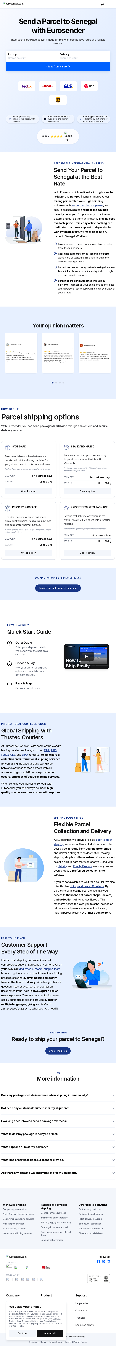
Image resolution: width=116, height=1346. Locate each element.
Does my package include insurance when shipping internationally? (45, 1095)
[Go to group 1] (52, 382)
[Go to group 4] (63, 382)
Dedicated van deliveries (91, 1214)
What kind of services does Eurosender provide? (32, 1159)
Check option (28, 491)
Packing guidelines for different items (56, 1233)
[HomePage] (58, 1257)
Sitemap (33, 1342)
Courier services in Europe (53, 1213)
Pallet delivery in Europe (90, 1219)
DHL (47, 750)
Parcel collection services (91, 1228)
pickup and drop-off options (86, 886)
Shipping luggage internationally (56, 1222)
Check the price (58, 1051)
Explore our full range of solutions (58, 588)
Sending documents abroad (54, 1227)
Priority (62, 866)
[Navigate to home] (14, 4)
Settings (22, 1333)
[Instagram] (102, 1262)
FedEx (5, 754)
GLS (12, 754)
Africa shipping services (14, 1228)
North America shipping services (18, 1214)
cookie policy (55, 1342)
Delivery (64, 54)
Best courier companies (90, 1223)
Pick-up (12, 54)
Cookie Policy (18, 1326)
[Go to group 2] (56, 382)
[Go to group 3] (60, 382)
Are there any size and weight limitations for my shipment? (39, 1172)
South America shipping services (18, 1219)
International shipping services (17, 1233)
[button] (58, 61)
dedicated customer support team (39, 969)
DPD (25, 754)
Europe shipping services (15, 1209)
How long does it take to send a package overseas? (34, 1121)
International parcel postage (54, 1217)
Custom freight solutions (90, 1209)
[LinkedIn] (107, 1262)
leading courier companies (87, 205)
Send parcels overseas (52, 1240)
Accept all (50, 1333)
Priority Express (82, 866)
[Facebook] (97, 1262)
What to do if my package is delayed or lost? (29, 1134)
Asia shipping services (13, 1223)
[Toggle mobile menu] (111, 4)
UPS (53, 750)
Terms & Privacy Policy (76, 1342)
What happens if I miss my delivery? (24, 1146)
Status (43, 1342)
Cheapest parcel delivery (91, 1233)
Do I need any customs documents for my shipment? (35, 1108)
